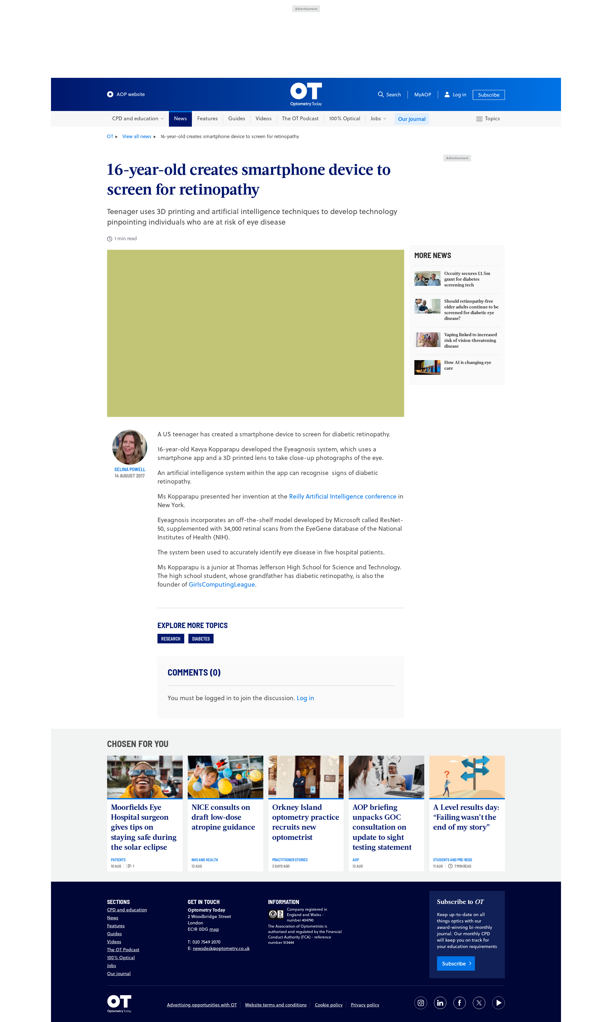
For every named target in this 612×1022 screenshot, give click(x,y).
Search (393, 94)
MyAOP (422, 94)
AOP (356, 860)
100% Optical (344, 118)
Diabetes (201, 638)
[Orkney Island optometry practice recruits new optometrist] (306, 777)
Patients (118, 860)
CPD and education (127, 910)
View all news (136, 136)
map (214, 929)
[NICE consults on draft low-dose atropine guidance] (225, 777)
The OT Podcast (300, 118)
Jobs (111, 965)
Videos (264, 118)
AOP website (131, 94)
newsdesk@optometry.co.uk (221, 948)
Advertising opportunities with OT (202, 1005)
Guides (236, 118)
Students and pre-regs (452, 860)
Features (207, 118)
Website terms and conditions (276, 1005)
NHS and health (205, 860)
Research (170, 638)
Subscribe (488, 95)
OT (110, 136)
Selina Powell (129, 469)
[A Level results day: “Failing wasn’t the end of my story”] (467, 777)
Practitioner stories (290, 860)
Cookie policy (329, 1005)
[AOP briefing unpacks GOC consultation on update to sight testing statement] (386, 777)
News (180, 118)
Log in (459, 94)
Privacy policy (365, 1005)
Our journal (412, 118)
